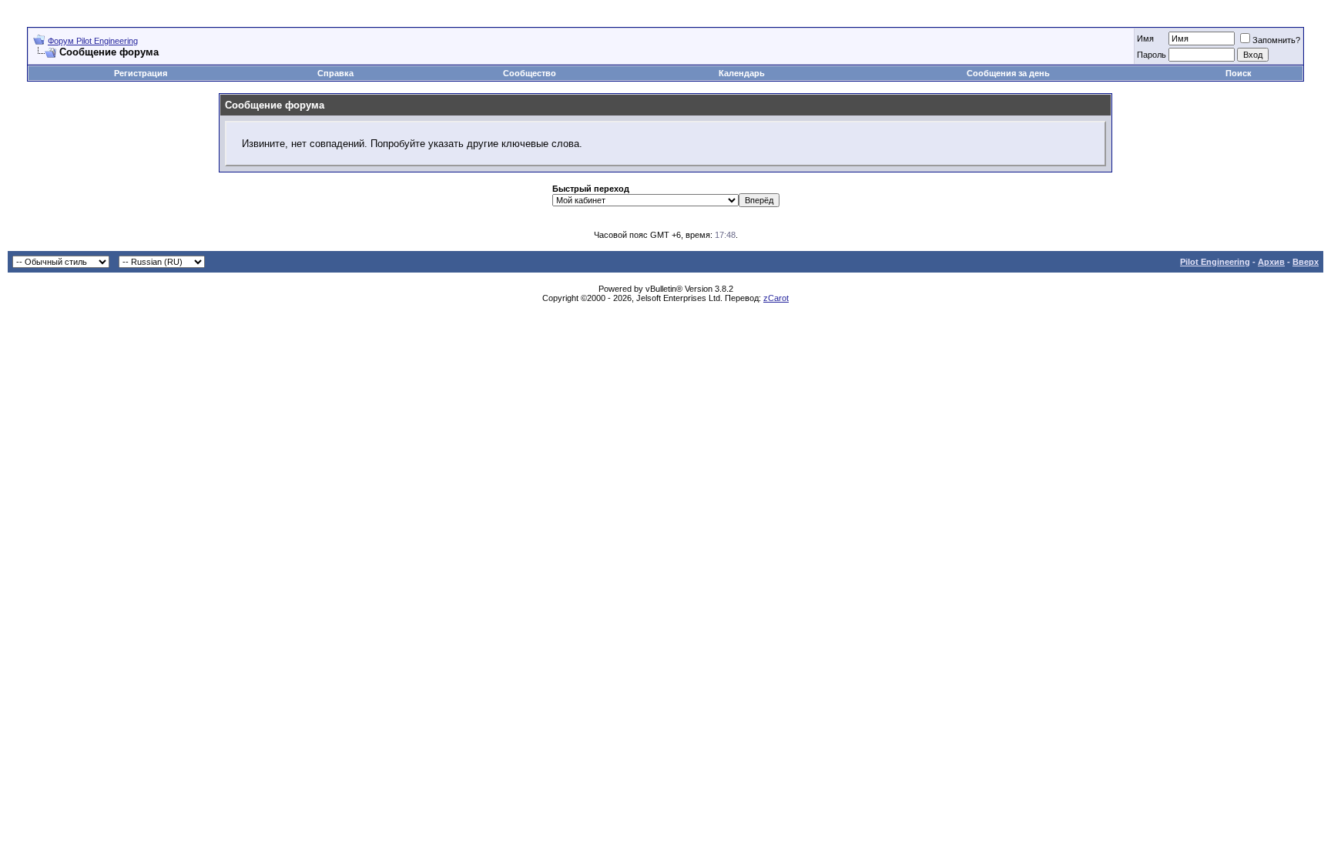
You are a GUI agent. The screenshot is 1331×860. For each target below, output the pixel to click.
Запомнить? (1276, 40)
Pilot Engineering (1215, 261)
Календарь (742, 73)
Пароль (1151, 54)
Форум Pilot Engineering (93, 40)
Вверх (1305, 261)
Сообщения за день (1008, 73)
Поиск (1238, 73)
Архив (1271, 261)
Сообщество (529, 73)
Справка (335, 73)
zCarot (776, 298)
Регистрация (140, 73)
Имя (1145, 38)
